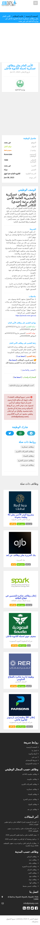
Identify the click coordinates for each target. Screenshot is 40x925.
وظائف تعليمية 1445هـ (29, 774)
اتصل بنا (34, 750)
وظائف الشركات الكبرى (25, 451)
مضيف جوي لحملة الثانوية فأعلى (21, 636)
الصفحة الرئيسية (32, 16)
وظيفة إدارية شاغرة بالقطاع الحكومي (21, 678)
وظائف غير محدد (27, 465)
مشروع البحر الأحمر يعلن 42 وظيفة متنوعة (21, 515)
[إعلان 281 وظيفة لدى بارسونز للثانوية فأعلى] (20, 715)
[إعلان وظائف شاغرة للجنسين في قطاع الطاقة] (20, 593)
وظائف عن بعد (32, 809)
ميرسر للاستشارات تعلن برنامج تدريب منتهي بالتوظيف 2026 (22, 829)
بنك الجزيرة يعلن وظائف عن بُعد (21, 555)
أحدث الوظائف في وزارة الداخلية (22, 385)
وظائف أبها (33, 883)
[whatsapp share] (20, 433)
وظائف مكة (33, 863)
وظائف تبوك (33, 879)
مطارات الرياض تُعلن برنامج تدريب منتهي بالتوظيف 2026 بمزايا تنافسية (20, 844)
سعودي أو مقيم (21, 727)
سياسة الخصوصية (31, 763)
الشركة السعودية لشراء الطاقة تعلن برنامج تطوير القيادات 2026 (21, 823)
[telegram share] (31, 433)
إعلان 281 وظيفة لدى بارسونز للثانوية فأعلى (21, 718)
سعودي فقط (20, 524)
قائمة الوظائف (17, 16)
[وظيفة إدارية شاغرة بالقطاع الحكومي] (20, 675)
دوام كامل (13, 524)
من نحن (34, 757)
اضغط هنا (13, 360)
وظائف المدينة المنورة (29, 866)
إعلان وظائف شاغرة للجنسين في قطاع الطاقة (21, 596)
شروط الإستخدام (31, 760)
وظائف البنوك (32, 804)
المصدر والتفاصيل (28, 370)
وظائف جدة (33, 860)
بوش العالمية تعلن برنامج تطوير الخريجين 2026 (21, 835)
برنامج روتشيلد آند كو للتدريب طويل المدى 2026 (21, 839)
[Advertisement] (20, 42)
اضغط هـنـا (21, 356)
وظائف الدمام (32, 870)
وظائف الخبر (32, 873)
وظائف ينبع (33, 876)
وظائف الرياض (32, 856)
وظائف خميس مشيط (30, 886)
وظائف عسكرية (28, 447)
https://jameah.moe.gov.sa (26, 315)
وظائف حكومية (32, 779)
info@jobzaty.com (30, 903)
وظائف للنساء (28, 456)
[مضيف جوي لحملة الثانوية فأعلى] (20, 634)
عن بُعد (13, 564)
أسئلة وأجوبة (33, 754)
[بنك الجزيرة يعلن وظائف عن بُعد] (20, 553)
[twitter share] (10, 433)
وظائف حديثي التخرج (26, 460)
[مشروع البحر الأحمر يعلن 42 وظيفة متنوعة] (20, 512)
